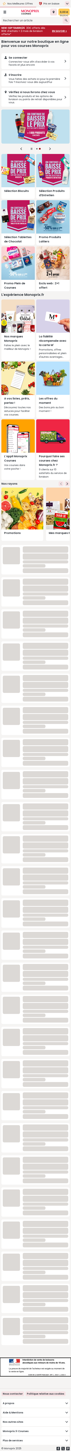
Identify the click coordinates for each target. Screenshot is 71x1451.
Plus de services (13, 1440)
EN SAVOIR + (59, 31)
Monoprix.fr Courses (16, 1431)
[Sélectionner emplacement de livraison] (53, 12)
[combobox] (32, 20)
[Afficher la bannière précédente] (21, 148)
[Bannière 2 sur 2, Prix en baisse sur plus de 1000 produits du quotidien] (35, 126)
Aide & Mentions (13, 1412)
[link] (46, 1393)
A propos (8, 1403)
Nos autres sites (13, 1422)
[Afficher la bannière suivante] (50, 148)
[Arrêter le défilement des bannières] (31, 148)
